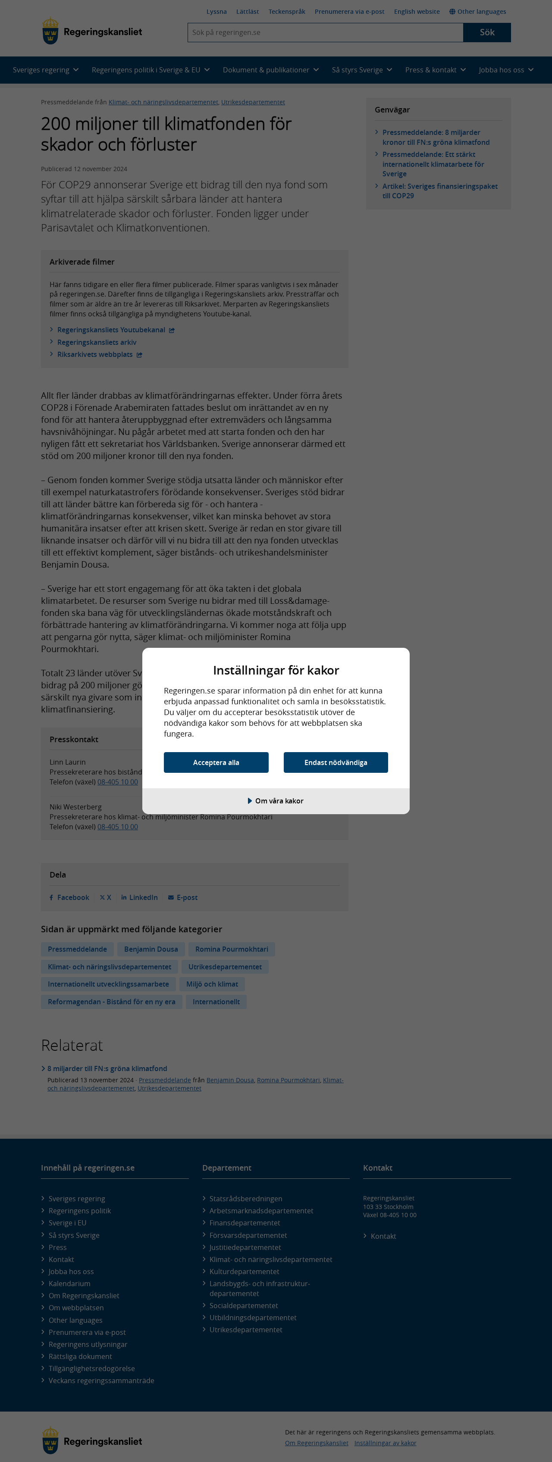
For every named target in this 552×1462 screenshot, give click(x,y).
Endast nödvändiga (335, 762)
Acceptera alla (216, 762)
